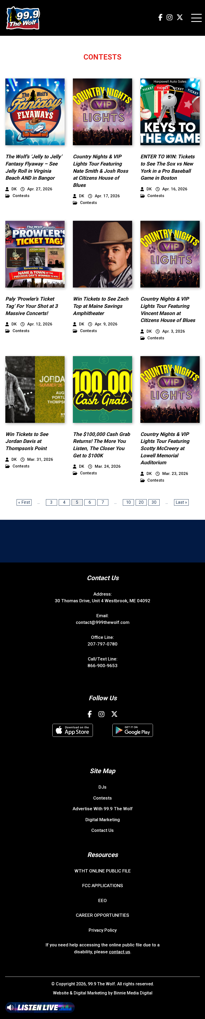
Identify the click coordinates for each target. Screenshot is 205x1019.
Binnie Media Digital (133, 993)
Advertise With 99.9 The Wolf (103, 808)
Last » (181, 502)
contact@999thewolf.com (102, 622)
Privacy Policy (103, 930)
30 (154, 502)
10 (128, 502)
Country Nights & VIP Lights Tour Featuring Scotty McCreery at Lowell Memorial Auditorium (164, 448)
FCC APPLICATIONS (102, 885)
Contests (21, 196)
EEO (102, 900)
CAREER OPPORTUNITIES (102, 915)
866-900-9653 (102, 665)
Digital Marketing (102, 819)
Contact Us (102, 830)
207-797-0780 (102, 644)
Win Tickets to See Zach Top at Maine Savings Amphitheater (100, 306)
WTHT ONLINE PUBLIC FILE (102, 871)
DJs (102, 787)
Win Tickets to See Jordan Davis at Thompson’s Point (26, 441)
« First (24, 502)
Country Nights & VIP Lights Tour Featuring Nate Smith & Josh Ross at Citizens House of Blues (100, 171)
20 (141, 502)
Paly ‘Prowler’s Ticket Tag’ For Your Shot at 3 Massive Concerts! (31, 306)
